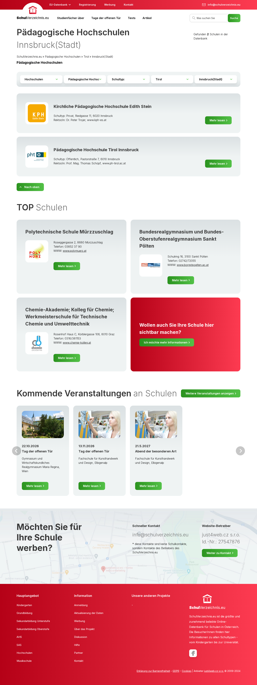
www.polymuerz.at (74, 250)
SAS (19, 645)
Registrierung (87, 4)
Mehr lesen (217, 120)
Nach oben (31, 187)
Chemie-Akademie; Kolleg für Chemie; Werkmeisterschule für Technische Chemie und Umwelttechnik (69, 317)
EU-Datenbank (58, 4)
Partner (78, 652)
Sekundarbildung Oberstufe (33, 629)
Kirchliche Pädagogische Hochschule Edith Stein (102, 106)
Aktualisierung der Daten (88, 613)
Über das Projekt (84, 629)
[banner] (33, 12)
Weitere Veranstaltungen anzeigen (209, 393)
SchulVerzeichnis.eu (29, 56)
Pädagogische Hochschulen (63, 56)
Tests (131, 18)
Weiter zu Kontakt (218, 553)
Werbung (109, 4)
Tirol (86, 56)
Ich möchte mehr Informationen (165, 342)
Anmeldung (81, 605)
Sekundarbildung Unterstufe (33, 621)
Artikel (147, 18)
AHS (19, 637)
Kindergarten (24, 605)
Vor (16, 450)
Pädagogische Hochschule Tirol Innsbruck (96, 149)
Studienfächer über (70, 18)
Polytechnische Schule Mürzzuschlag (69, 232)
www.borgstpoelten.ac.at (193, 265)
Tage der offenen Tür (106, 18)
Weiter (240, 450)
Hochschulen (24, 652)
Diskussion (80, 637)
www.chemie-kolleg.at (77, 342)
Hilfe (77, 645)
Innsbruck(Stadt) (102, 56)
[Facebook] (193, 653)
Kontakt (128, 4)
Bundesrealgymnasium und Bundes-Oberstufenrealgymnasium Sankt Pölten (181, 239)
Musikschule (24, 660)
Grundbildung (24, 613)
